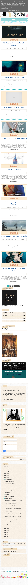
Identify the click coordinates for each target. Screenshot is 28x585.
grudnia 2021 (8, 479)
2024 (5, 471)
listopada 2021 (8, 481)
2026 (5, 466)
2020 (5, 526)
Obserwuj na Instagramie (9, 320)
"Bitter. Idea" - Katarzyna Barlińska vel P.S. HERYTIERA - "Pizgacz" (13, 364)
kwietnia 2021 (8, 496)
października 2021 (9, 483)
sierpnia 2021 (8, 488)
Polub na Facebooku (8, 315)
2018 (5, 530)
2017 (5, 532)
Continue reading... (14, 57)
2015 (5, 536)
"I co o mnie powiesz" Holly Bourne (12, 371)
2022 (5, 475)
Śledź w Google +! (7, 318)
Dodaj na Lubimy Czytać (8, 312)
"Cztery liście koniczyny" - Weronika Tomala (13, 203)
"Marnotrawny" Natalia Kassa (14, 77)
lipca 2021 (7, 490)
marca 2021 (8, 498)
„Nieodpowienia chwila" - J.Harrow (14, 107)
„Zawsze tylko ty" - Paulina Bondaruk (14, 138)
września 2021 (8, 485)
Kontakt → (5, 429)
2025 (5, 469)
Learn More (12, 10)
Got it (17, 10)
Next (19, 285)
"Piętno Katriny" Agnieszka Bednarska (14, 236)
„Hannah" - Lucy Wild (13, 170)
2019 (5, 528)
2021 (5, 477)
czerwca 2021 (8, 492)
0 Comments (20, 48)
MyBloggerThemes (23, 571)
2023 (5, 473)
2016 (5, 534)
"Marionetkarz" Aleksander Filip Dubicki (13, 44)
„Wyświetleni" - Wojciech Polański (12, 522)
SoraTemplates (9, 571)
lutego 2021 (8, 524)
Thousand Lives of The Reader (9, 551)
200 (15, 285)
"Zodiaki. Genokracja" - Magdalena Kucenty (14, 269)
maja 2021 (7, 494)
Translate (7, 545)
